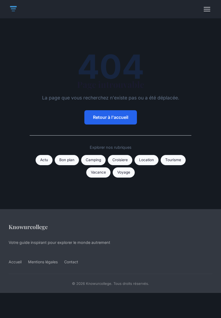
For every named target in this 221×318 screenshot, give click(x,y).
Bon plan (66, 160)
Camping (93, 160)
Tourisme (173, 160)
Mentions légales (43, 262)
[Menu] (207, 9)
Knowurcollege (28, 226)
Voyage (123, 172)
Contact (71, 262)
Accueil (15, 262)
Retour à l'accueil (110, 117)
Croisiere (120, 160)
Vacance (98, 172)
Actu (44, 160)
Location (146, 160)
